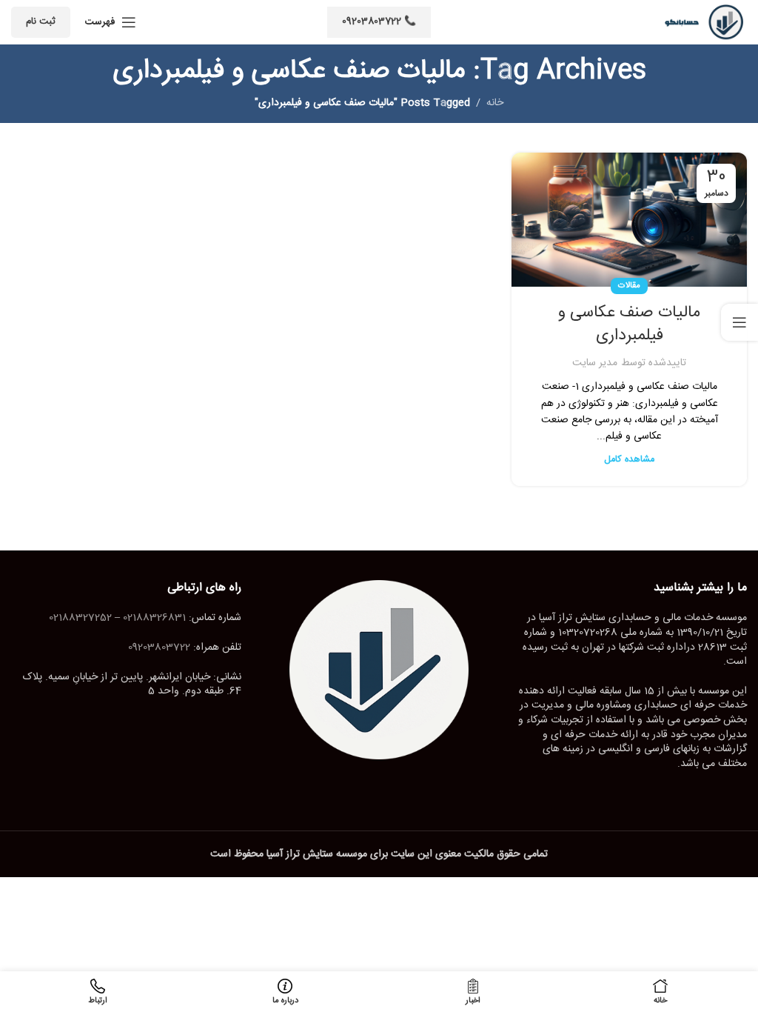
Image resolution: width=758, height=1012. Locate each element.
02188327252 (80, 618)
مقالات (629, 286)
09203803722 (159, 647)
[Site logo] (699, 23)
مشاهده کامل (629, 459)
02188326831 (154, 618)
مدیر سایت (594, 363)
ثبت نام (41, 21)
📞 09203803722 (379, 21)
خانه (494, 103)
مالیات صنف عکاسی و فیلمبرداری (629, 324)
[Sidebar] (739, 322)
